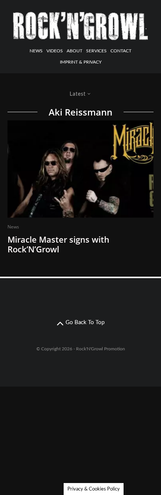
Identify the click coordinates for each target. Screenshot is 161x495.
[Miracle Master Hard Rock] (80, 169)
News (36, 51)
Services (96, 51)
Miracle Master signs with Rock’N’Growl (58, 244)
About (74, 51)
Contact (120, 51)
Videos (54, 51)
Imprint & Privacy (80, 62)
